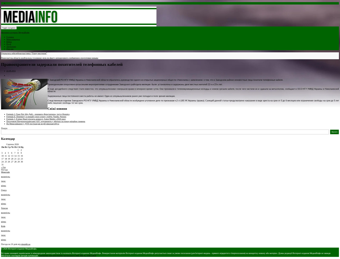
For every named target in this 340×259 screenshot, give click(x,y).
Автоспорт (11, 46)
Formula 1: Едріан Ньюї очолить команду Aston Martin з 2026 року (36, 119)
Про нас (10, 49)
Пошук (4, 128)
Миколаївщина (13, 39)
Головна (10, 37)
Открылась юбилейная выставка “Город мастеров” (24, 53)
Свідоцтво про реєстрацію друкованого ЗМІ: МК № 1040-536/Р (67, 255)
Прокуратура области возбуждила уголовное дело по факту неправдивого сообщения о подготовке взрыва (49, 58)
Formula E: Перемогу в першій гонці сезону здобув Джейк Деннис (36, 117)
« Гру (3, 167)
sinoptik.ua (25, 244)
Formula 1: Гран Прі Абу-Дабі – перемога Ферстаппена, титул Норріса (37, 114)
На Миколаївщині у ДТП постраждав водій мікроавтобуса (32, 124)
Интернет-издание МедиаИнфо (15, 32)
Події (8, 44)
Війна (9, 42)
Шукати (334, 132)
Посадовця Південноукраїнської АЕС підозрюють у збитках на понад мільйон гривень (45, 121)
